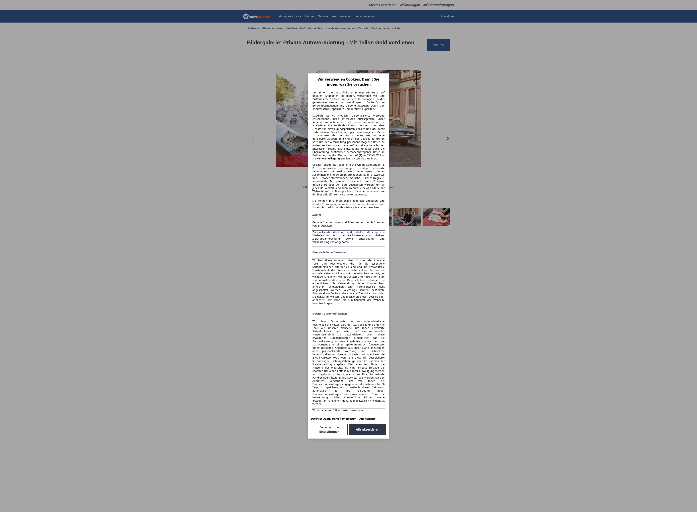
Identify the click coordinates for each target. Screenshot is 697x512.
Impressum (349, 418)
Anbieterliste (367, 418)
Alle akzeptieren (367, 429)
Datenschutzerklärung (325, 418)
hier (373, 158)
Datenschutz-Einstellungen (329, 429)
